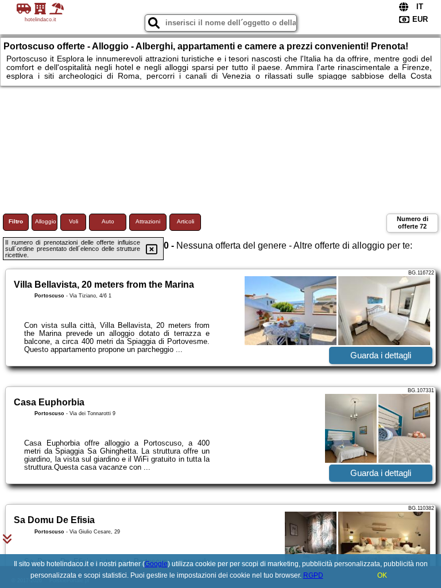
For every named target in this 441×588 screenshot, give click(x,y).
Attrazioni (148, 221)
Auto (108, 221)
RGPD (313, 575)
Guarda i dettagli (380, 355)
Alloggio (45, 221)
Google (156, 564)
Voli (73, 221)
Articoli (185, 221)
